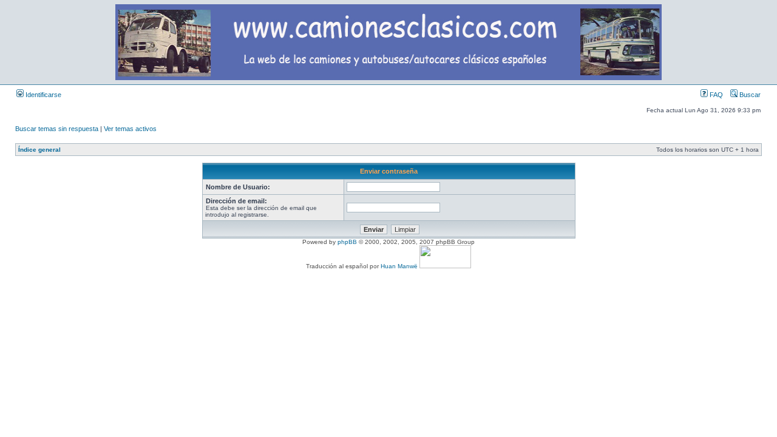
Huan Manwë (399, 266)
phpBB (347, 242)
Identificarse (42, 94)
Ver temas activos (130, 128)
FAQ (715, 94)
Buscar (749, 94)
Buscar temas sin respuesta (56, 128)
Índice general (39, 149)
